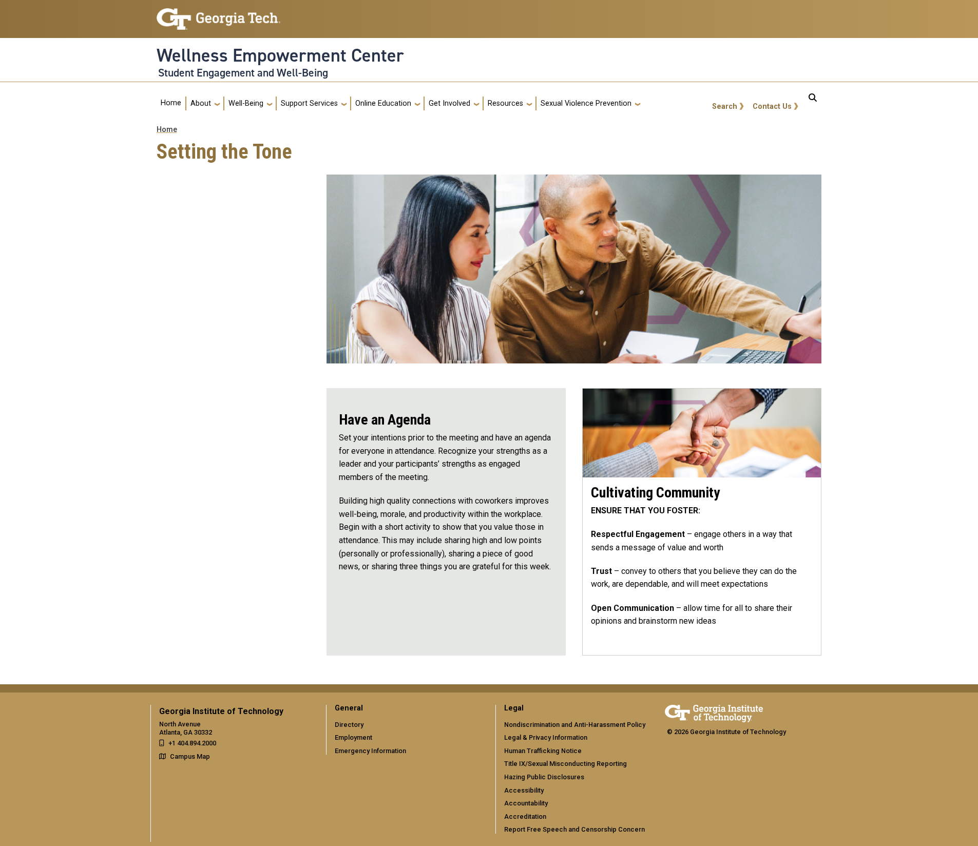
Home (171, 103)
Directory (349, 724)
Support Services (309, 103)
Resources (505, 103)
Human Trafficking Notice (543, 751)
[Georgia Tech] (714, 712)
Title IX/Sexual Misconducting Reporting (565, 763)
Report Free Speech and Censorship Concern (574, 829)
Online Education (383, 103)
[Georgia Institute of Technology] (218, 15)
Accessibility (524, 790)
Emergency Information (370, 751)
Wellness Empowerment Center (280, 55)
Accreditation (525, 816)
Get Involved (449, 103)
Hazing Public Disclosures (544, 777)
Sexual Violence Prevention (586, 103)
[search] (812, 103)
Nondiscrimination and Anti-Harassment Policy (574, 724)
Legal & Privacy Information (545, 737)
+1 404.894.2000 (192, 743)
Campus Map (190, 756)
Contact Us (772, 106)
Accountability (526, 803)
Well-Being (245, 103)
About (200, 103)
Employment (353, 737)
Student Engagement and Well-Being (243, 73)
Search (724, 106)
